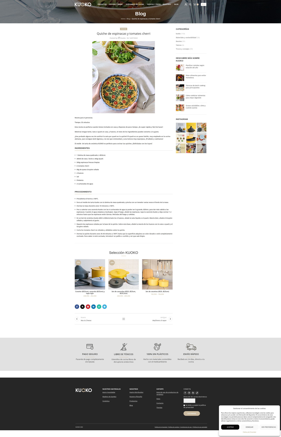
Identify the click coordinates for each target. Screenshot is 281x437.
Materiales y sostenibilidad (186, 37)
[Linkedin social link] (93, 306)
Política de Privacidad (249, 432)
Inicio (123, 19)
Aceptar (230, 427)
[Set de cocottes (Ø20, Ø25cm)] (157, 274)
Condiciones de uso (186, 427)
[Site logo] (83, 4)
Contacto (159, 403)
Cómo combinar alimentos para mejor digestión (195, 96)
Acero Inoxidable (108, 392)
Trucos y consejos (182, 49)
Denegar (249, 427)
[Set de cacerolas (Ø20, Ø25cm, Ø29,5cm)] (123, 274)
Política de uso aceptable (200, 427)
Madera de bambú (109, 397)
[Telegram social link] (104, 306)
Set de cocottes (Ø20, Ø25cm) (157, 291)
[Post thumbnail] (180, 67)
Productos (133, 401)
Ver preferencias (268, 427)
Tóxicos (179, 45)
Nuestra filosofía (136, 397)
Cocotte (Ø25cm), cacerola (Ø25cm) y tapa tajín (90, 292)
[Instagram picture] (181, 127)
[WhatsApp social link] (99, 306)
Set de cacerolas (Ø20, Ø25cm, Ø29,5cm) (124, 292)
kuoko (123, 38)
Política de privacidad (161, 427)
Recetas (123, 29)
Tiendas (159, 408)
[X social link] (82, 306)
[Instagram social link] (189, 393)
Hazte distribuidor (136, 392)
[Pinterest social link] (88, 306)
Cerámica (105, 401)
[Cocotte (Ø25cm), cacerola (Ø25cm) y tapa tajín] (90, 274)
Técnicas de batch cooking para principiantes (195, 86)
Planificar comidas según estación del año (195, 66)
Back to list (124, 319)
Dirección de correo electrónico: (195, 397)
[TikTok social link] (197, 393)
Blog (128, 19)
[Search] (190, 4)
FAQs (158, 399)
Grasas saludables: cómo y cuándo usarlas (195, 106)
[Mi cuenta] (186, 4)
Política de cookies (173, 427)
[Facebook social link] (77, 306)
